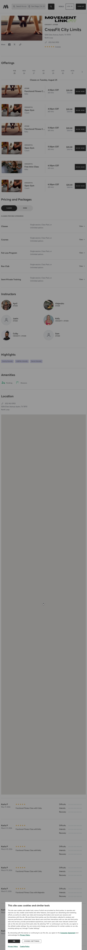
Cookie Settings (31, 941)
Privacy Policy (25, 935)
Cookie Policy (24, 946)
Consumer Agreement (67, 933)
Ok (14, 941)
